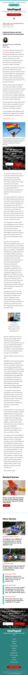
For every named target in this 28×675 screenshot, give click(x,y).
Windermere (14, 652)
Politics (14, 643)
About (14, 657)
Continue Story (7, 118)
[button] (14, 18)
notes (14, 276)
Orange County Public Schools (12, 173)
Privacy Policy (14, 662)
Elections (14, 641)
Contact (14, 659)
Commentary (14, 646)
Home (14, 639)
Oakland (14, 648)
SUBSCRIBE (14, 5)
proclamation (6, 52)
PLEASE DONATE (14, 14)
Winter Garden (14, 655)
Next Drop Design (16, 673)
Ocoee (14, 650)
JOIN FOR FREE (18, 164)
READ (6, 505)
